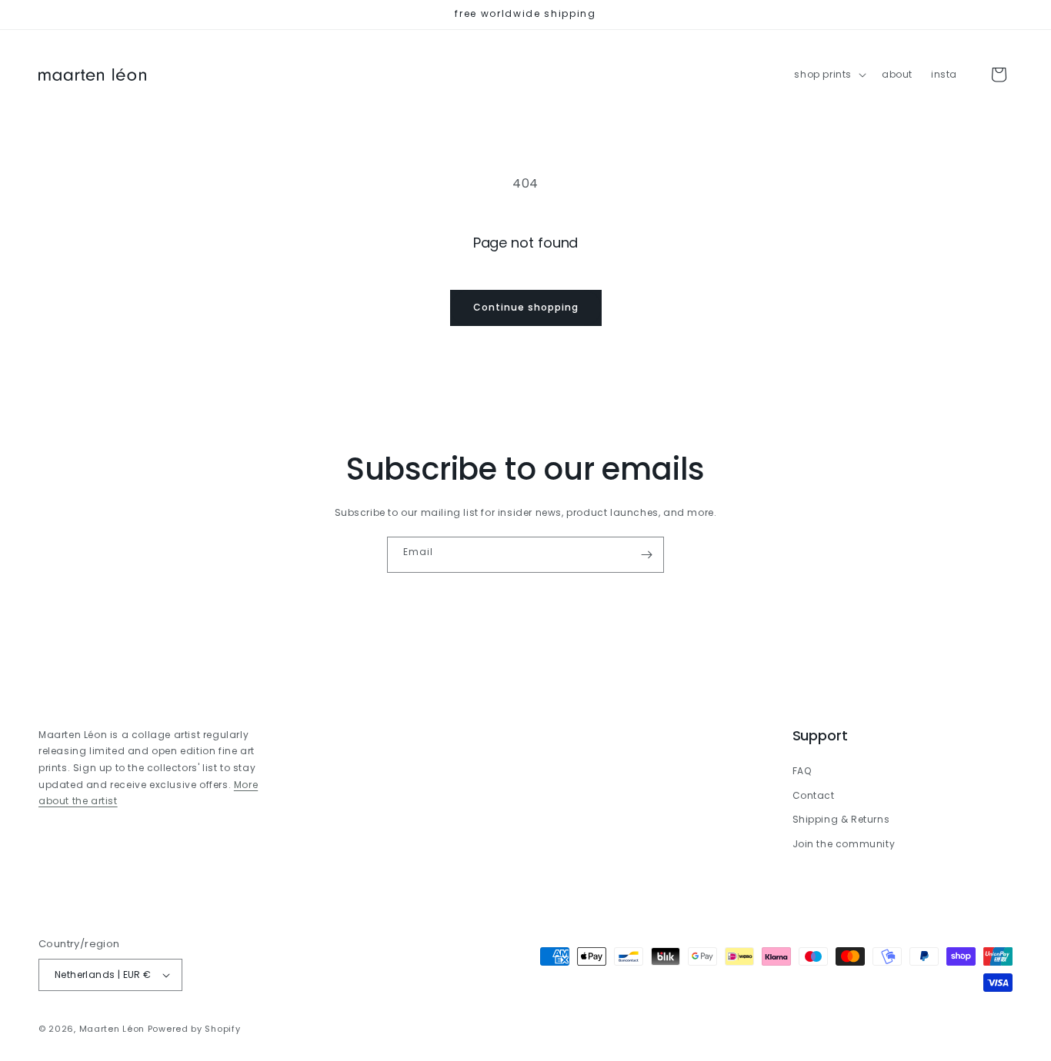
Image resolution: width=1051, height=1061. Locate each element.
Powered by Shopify (194, 1029)
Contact (813, 795)
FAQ (802, 770)
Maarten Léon (112, 1029)
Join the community (844, 843)
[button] (828, 74)
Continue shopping (526, 307)
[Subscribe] (646, 555)
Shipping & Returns (841, 819)
